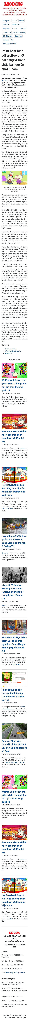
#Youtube (8, 353)
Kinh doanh (15, 25)
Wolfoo (4, 80)
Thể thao (6, 25)
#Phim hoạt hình (10, 349)
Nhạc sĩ (4, 605)
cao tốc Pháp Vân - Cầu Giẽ (14, 762)
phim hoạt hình (7, 508)
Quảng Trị (5, 553)
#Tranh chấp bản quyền (13, 351)
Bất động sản (7, 36)
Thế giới (6, 40)
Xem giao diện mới (9, 44)
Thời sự (14, 28)
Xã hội (14, 21)
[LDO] (14, 370)
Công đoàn (7, 32)
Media (21, 21)
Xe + (12, 40)
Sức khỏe (18, 36)
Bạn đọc (23, 28)
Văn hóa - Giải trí (19, 32)
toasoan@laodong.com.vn (15, 973)
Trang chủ (6, 21)
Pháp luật (6, 28)
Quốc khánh (16, 664)
